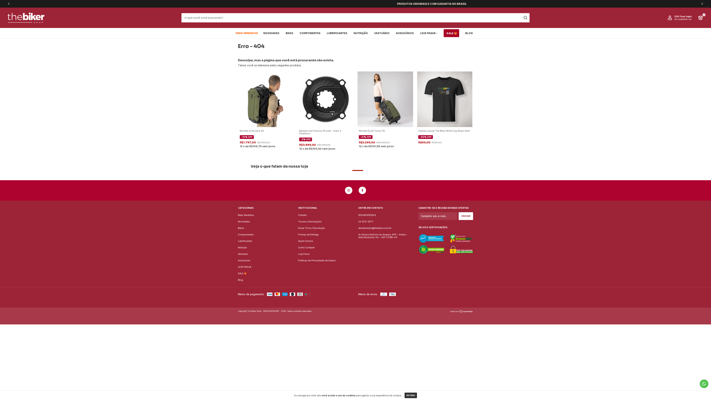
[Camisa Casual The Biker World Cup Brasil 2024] (444, 99)
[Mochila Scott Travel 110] (385, 99)
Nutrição (361, 33)
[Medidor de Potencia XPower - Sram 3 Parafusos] (325, 99)
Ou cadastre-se (683, 19)
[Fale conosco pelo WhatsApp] (704, 384)
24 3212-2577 (365, 221)
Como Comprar (306, 247)
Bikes (289, 33)
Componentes (310, 33)
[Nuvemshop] (461, 311)
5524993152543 (367, 215)
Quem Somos (305, 241)
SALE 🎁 (451, 33)
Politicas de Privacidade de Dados (317, 260)
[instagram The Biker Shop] (348, 190)
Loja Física (304, 254)
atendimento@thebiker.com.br (374, 228)
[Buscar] (525, 17)
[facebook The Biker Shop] (362, 190)
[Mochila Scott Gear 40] (266, 99)
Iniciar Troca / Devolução (311, 228)
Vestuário (382, 33)
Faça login (686, 16)
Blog (469, 33)
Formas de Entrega (308, 234)
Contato (302, 215)
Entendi (410, 395)
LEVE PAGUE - (429, 33)
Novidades (271, 33)
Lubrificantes (337, 33)
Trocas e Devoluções (310, 221)
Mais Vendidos (247, 33)
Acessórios (405, 33)
